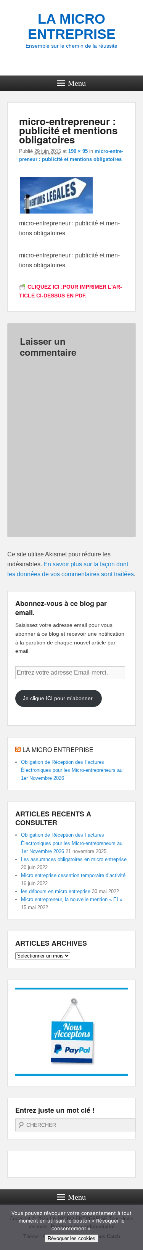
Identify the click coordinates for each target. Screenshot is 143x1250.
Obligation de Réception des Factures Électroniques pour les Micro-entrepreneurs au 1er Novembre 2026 (71, 770)
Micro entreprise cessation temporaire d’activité (73, 875)
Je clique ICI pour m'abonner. (58, 698)
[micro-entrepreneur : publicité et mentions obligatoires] (56, 213)
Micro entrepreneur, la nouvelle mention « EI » (71, 899)
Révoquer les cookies (71, 1238)
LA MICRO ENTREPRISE (72, 26)
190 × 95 (78, 151)
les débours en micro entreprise (55, 891)
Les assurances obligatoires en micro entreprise (74, 859)
